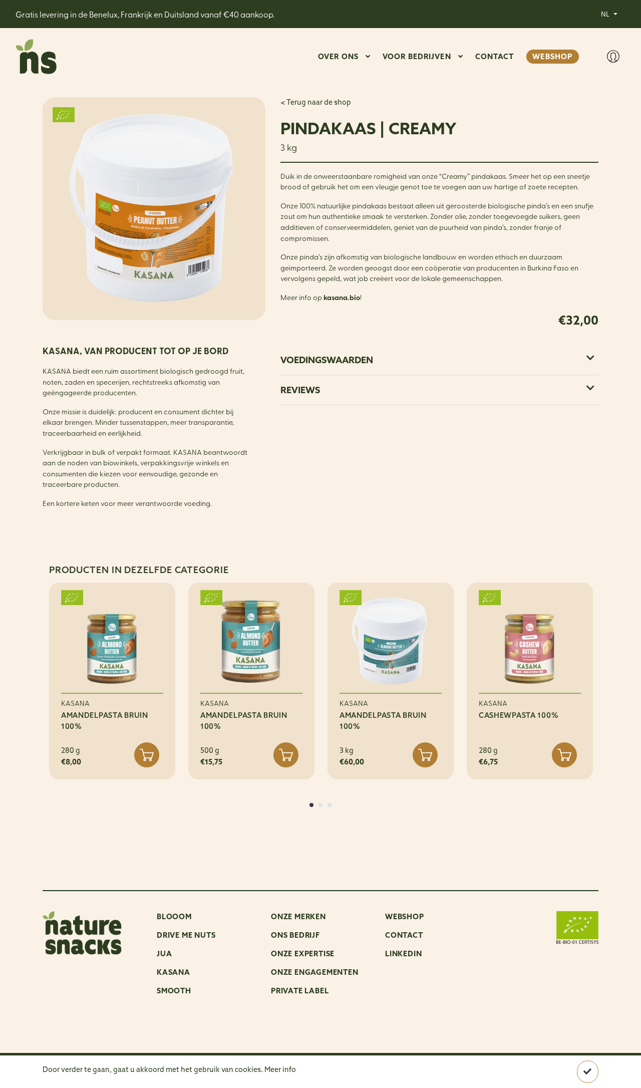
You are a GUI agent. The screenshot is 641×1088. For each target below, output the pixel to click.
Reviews (300, 390)
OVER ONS (338, 56)
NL (606, 14)
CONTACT (494, 56)
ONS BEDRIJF (295, 935)
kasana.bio (342, 297)
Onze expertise (303, 953)
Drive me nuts (186, 935)
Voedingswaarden (326, 360)
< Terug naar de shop (315, 102)
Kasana (173, 972)
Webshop (404, 916)
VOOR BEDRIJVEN (417, 56)
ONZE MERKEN (298, 916)
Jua (164, 953)
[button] (311, 804)
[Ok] (587, 1071)
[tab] (439, 360)
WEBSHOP (552, 56)
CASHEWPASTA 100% (519, 715)
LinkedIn (403, 953)
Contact (404, 935)
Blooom (174, 916)
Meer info (280, 1069)
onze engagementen (315, 972)
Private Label (300, 990)
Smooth (174, 990)
